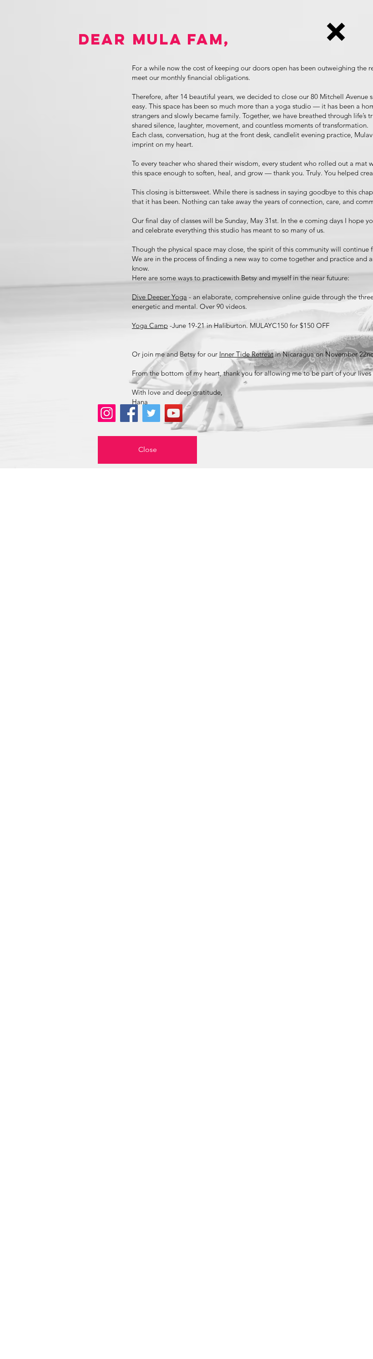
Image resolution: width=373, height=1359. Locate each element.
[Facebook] (129, 413)
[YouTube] (173, 413)
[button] (336, 32)
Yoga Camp (150, 325)
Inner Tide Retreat (246, 354)
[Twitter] (151, 413)
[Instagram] (107, 413)
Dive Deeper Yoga (159, 297)
